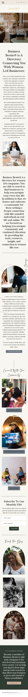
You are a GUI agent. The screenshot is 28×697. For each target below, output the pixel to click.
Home (19, 692)
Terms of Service (16, 694)
